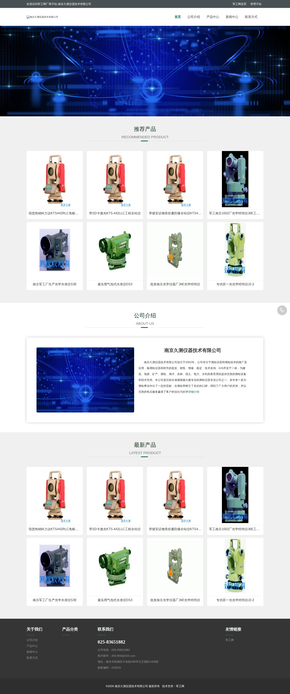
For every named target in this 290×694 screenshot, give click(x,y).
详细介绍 (193, 391)
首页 (178, 17)
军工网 (229, 640)
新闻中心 (232, 17)
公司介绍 (193, 17)
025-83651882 (282, 310)
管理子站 (255, 4)
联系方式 (251, 17)
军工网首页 (239, 4)
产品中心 (213, 17)
